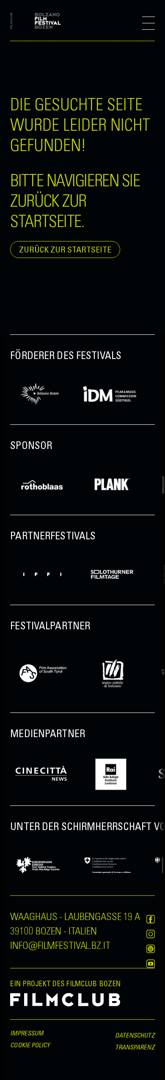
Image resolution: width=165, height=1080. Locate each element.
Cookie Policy (30, 1045)
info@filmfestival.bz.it (60, 944)
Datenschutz (135, 1035)
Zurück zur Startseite (65, 249)
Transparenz (135, 1047)
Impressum (26, 1033)
